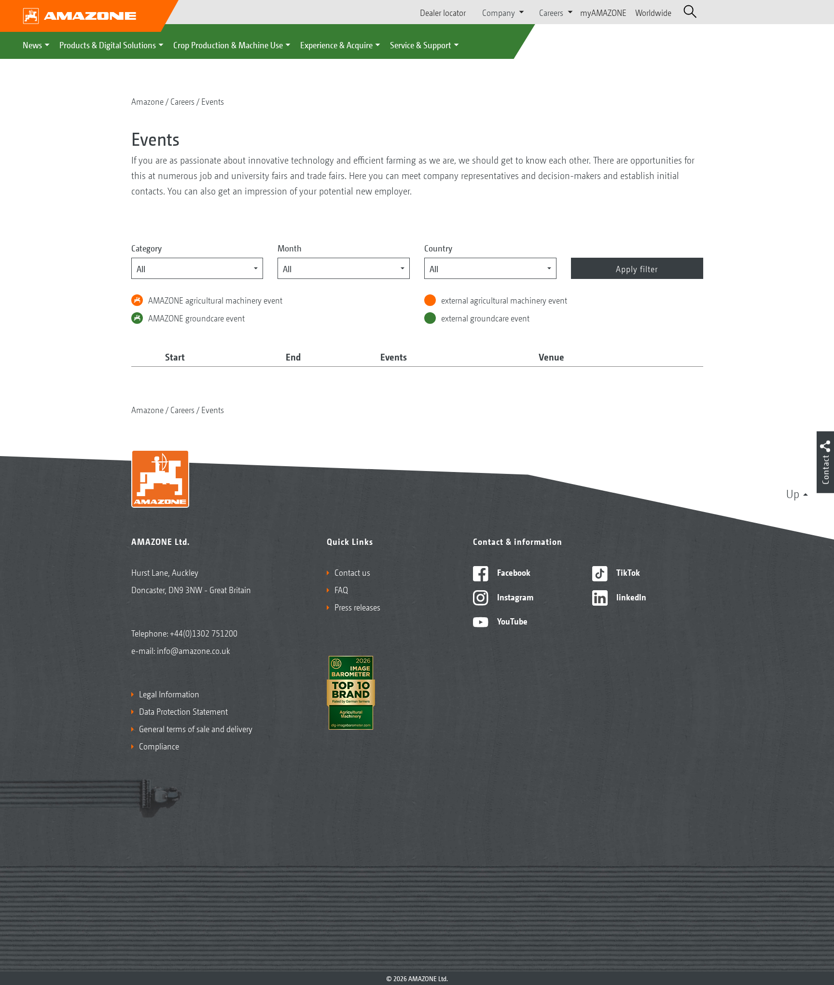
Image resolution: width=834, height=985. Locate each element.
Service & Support (420, 44)
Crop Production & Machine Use (228, 44)
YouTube (511, 620)
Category (146, 247)
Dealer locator (443, 12)
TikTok (627, 572)
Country (438, 247)
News (32, 44)
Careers (182, 101)
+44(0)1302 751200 (203, 632)
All (141, 268)
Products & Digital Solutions (107, 44)
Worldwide (653, 12)
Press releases (357, 606)
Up (792, 493)
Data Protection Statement (183, 711)
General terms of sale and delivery (195, 728)
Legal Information (169, 693)
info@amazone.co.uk (193, 650)
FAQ (341, 589)
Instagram (514, 596)
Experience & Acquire (336, 44)
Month (290, 247)
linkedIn (630, 596)
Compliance (159, 745)
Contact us (352, 572)
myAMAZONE (603, 12)
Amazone (147, 101)
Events (212, 101)
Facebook (512, 572)
